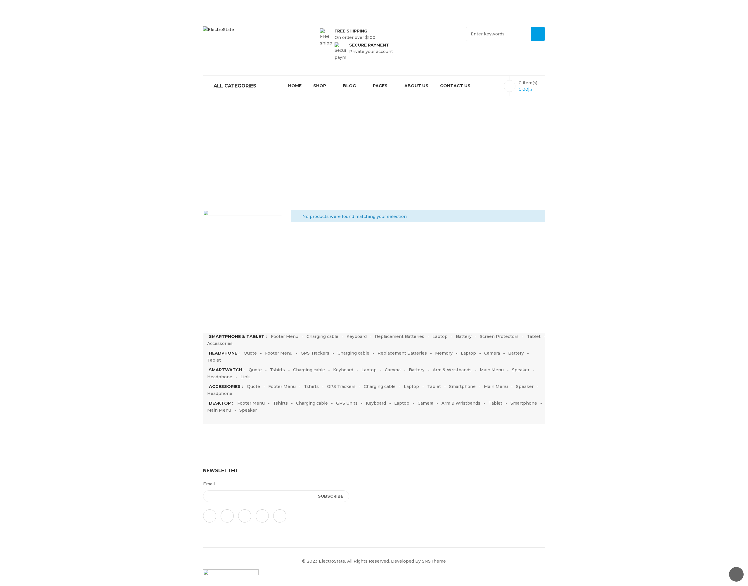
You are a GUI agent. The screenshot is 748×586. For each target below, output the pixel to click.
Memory (444, 353)
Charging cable (322, 336)
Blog (349, 85)
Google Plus (227, 516)
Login (282, 5)
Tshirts (277, 369)
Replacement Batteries (399, 336)
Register (304, 5)
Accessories (220, 343)
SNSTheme (434, 561)
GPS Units (347, 403)
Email (209, 484)
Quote (250, 353)
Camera (492, 353)
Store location (530, 5)
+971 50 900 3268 (479, 5)
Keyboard (357, 336)
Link (245, 376)
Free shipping (351, 31)
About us (416, 85)
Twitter (244, 516)
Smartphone (462, 386)
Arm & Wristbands (452, 369)
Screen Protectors (499, 336)
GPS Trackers (315, 353)
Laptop (440, 336)
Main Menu (492, 369)
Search (538, 34)
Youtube (262, 516)
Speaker (520, 369)
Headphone (219, 376)
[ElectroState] (218, 29)
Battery (464, 336)
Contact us (455, 85)
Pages (380, 85)
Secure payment (369, 45)
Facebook (209, 516)
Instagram (279, 516)
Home (295, 85)
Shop (319, 85)
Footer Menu (284, 336)
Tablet (534, 336)
